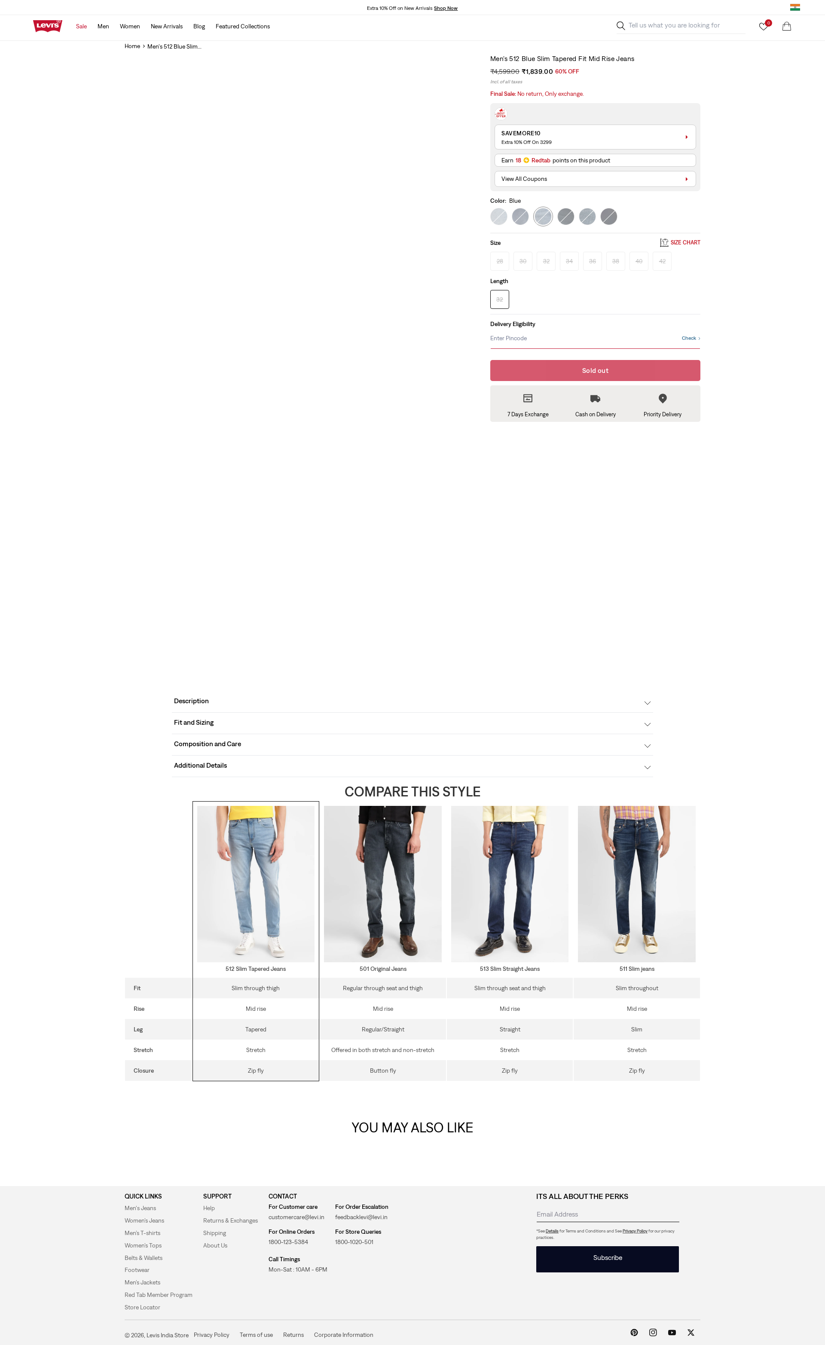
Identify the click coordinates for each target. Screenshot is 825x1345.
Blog (199, 26)
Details (552, 1231)
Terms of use (256, 1334)
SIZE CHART (685, 243)
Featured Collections (243, 26)
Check (689, 338)
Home (132, 46)
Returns (293, 1334)
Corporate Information (343, 1334)
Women (130, 26)
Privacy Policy (635, 1231)
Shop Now (446, 8)
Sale (81, 26)
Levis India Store (168, 1335)
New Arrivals (167, 26)
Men (103, 26)
